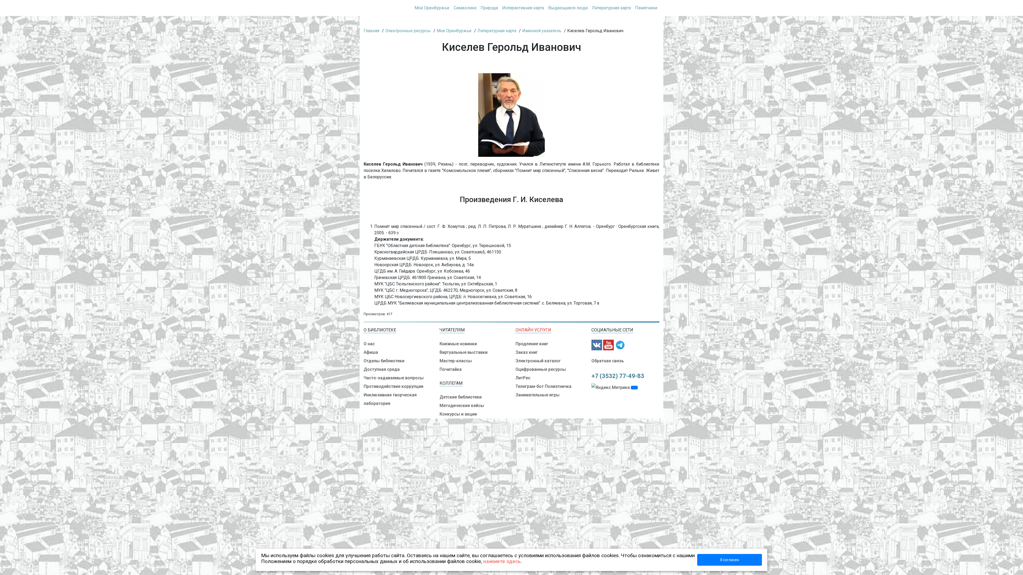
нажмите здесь (502, 561)
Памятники (646, 7)
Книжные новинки (458, 343)
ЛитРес (522, 377)
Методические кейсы (462, 405)
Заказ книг (526, 352)
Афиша (371, 352)
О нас (369, 343)
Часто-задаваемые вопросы (394, 377)
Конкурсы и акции (458, 414)
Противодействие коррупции (393, 386)
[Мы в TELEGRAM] (620, 344)
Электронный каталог (538, 360)
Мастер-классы (456, 360)
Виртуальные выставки (464, 352)
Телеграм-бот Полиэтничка (543, 386)
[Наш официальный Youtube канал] (608, 344)
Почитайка (451, 369)
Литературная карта (611, 7)
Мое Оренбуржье (432, 7)
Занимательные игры (537, 394)
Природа (489, 7)
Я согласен (729, 560)
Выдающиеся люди (568, 7)
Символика (465, 7)
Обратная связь (607, 360)
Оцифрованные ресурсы (540, 369)
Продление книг (531, 343)
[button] (634, 387)
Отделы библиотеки (384, 360)
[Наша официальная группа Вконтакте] (596, 344)
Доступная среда (382, 369)
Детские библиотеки (461, 397)
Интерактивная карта (523, 7)
